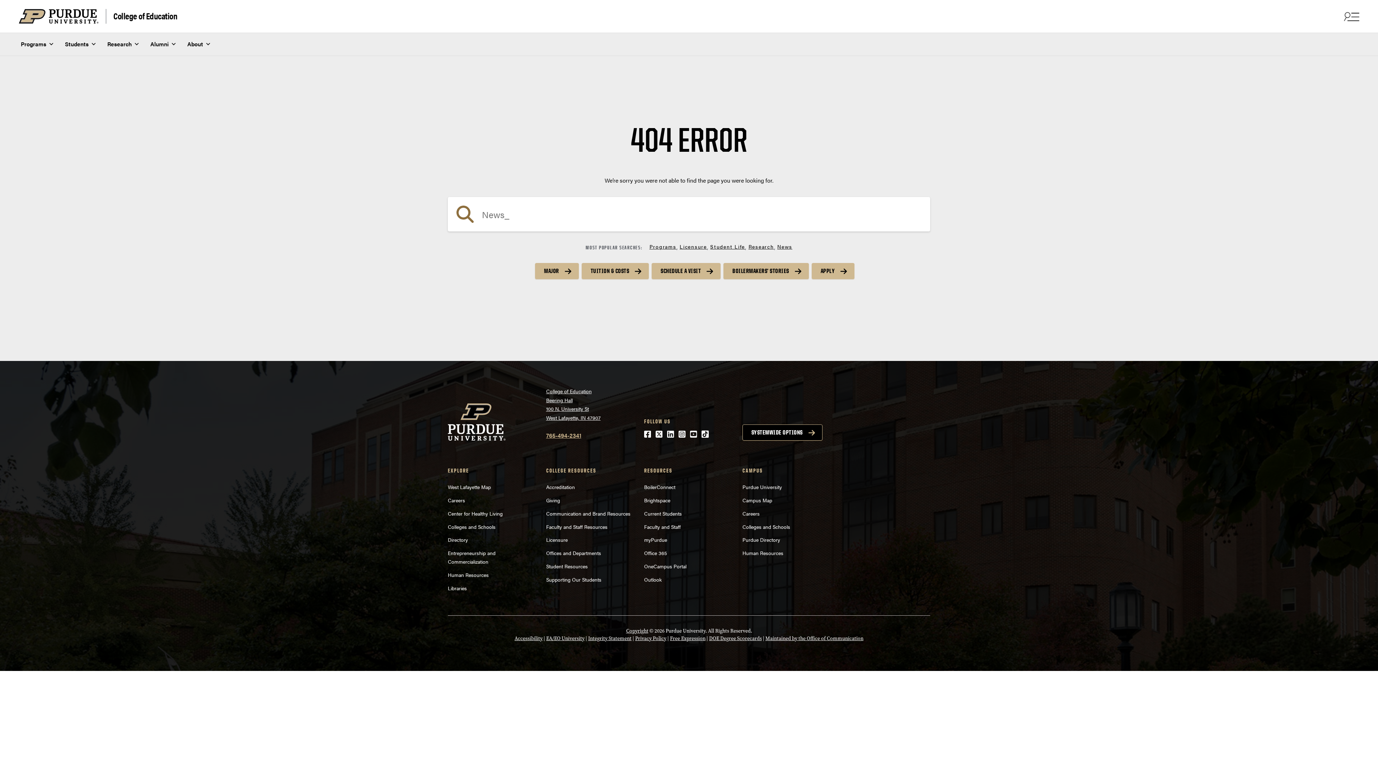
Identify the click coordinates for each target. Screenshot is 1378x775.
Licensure (693, 246)
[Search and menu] (1350, 16)
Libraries (457, 588)
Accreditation (560, 486)
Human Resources (468, 574)
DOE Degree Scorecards (735, 638)
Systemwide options (777, 432)
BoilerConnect (659, 486)
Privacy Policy (650, 638)
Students (77, 44)
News (784, 246)
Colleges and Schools (472, 526)
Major (551, 270)
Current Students (663, 513)
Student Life (727, 246)
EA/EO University (565, 638)
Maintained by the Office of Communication (814, 638)
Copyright (637, 631)
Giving (553, 500)
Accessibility (529, 638)
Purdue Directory (761, 539)
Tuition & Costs (610, 270)
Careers (456, 500)
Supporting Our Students (573, 579)
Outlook (653, 579)
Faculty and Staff (662, 526)
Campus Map (757, 500)
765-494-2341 (563, 435)
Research (119, 44)
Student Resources (567, 566)
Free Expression (688, 638)
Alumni (159, 44)
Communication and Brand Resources (588, 513)
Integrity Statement (610, 638)
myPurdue (655, 539)
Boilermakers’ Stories (760, 270)
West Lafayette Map (469, 486)
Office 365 (655, 552)
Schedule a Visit (681, 270)
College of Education (145, 15)
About (195, 44)
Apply (828, 270)
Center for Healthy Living (475, 513)
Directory (458, 539)
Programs (33, 44)
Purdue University (762, 486)
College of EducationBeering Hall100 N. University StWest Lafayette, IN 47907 (573, 404)
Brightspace (657, 500)
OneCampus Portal (665, 566)
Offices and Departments (573, 552)
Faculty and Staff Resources (577, 526)
